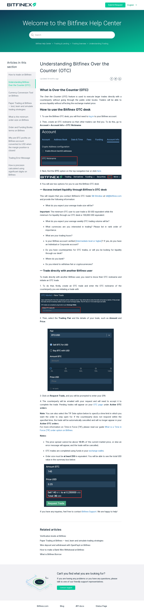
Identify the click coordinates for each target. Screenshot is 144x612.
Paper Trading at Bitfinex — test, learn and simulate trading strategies (21, 106)
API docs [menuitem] (80, 606)
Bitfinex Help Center (43, 44)
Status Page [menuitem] (101, 606)
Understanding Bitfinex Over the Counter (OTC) (19, 84)
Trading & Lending (61, 44)
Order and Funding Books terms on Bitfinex (20, 129)
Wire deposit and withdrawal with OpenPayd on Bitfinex (65, 545)
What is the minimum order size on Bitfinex (19, 118)
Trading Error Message (19, 158)
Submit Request (115, 5)
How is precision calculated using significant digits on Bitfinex (18, 170)
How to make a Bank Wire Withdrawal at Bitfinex (62, 550)
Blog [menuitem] (62, 606)
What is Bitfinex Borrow (50, 554)
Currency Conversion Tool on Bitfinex (21, 94)
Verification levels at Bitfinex (53, 536)
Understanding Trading (98, 44)
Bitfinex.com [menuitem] (42, 606)
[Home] (21, 5)
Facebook (111, 79)
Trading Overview (79, 44)
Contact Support (66, 588)
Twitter (115, 79)
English (130, 5)
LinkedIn (120, 79)
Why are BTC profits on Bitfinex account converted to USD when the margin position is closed (20, 144)
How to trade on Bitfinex (20, 74)
